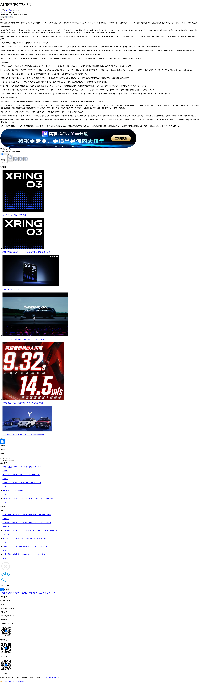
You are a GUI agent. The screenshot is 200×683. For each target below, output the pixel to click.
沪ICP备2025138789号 (49, 677)
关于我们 (39, 593)
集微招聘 (18, 593)
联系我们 (25, 593)
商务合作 (46, 593)
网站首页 (3, 593)
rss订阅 (52, 593)
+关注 (2, 438)
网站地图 (32, 593)
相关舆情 (4, 12)
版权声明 (11, 593)
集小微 (8, 10)
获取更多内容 (3, 506)
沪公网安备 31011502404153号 (13, 681)
